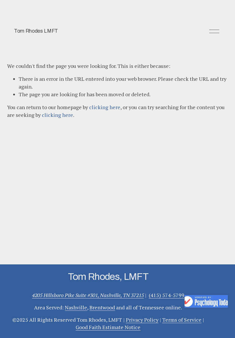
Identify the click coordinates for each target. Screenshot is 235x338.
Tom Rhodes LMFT (36, 31)
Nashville (76, 307)
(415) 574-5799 (166, 295)
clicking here (104, 107)
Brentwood (102, 307)
